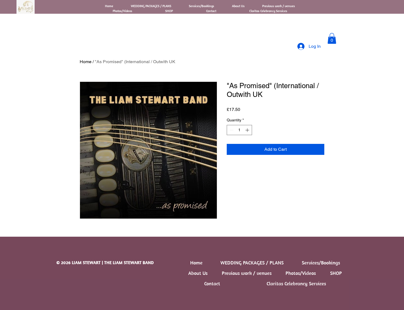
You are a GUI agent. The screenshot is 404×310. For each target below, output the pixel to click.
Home (86, 61)
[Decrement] (231, 130)
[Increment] (247, 130)
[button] (331, 38)
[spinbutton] (239, 130)
